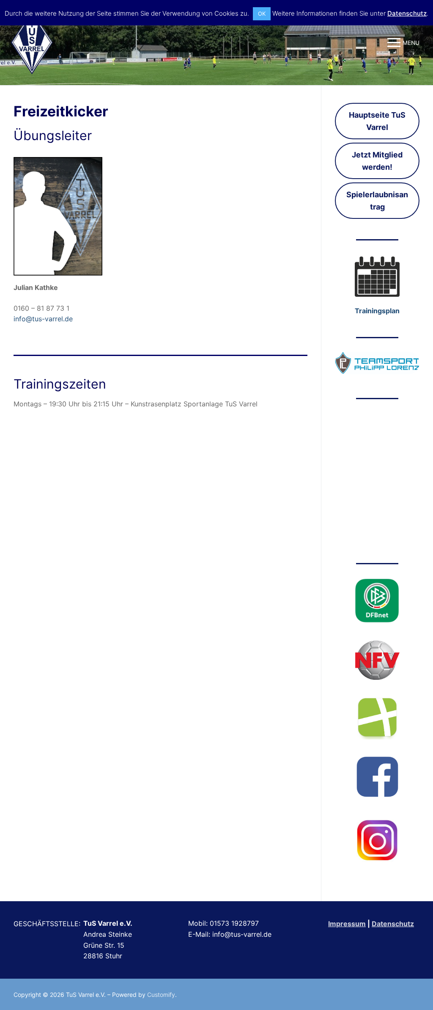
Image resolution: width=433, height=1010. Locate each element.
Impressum (347, 923)
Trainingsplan (377, 310)
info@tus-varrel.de (43, 319)
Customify (161, 994)
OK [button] (262, 13)
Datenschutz (393, 923)
